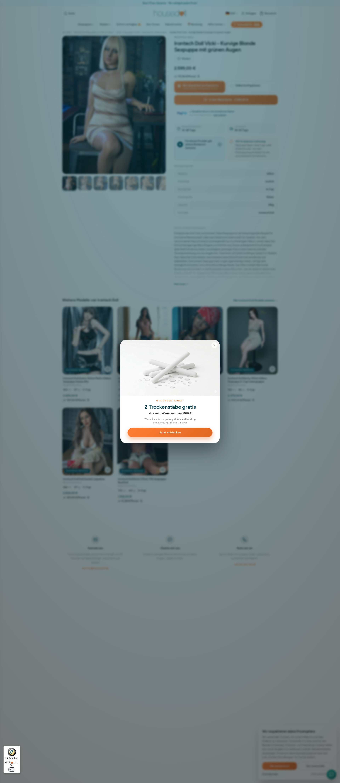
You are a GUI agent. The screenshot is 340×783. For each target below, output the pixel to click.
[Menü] (18, 748)
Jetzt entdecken (170, 432)
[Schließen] (214, 345)
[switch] (11, 769)
